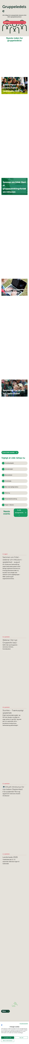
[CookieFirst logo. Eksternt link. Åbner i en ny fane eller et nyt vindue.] (1, 1025)
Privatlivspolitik (24, 1023)
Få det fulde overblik (8, 452)
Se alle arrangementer (19, 513)
